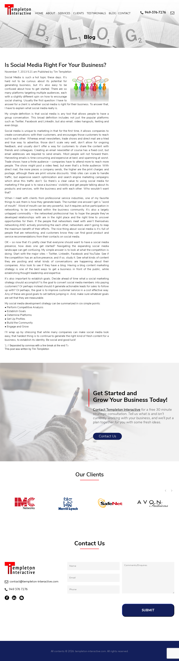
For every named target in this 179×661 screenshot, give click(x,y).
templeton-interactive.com (90, 651)
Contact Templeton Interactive (116, 409)
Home (39, 13)
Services (64, 13)
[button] (171, 490)
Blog (112, 13)
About (50, 13)
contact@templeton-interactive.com (34, 581)
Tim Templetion (62, 72)
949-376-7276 (155, 12)
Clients (78, 13)
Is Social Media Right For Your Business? (55, 65)
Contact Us (107, 436)
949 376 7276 (18, 589)
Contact (124, 13)
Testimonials (96, 13)
